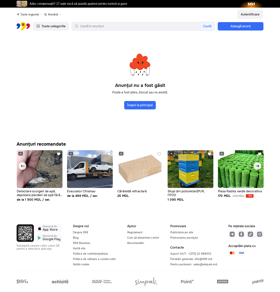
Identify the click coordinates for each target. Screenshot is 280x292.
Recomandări (135, 243)
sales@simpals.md (205, 264)
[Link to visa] (241, 253)
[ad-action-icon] (58, 154)
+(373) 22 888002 (199, 253)
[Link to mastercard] (232, 253)
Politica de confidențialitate (90, 253)
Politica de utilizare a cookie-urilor (94, 259)
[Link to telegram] (232, 234)
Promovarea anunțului (184, 237)
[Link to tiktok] (250, 234)
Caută (207, 26)
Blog (76, 237)
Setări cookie (81, 264)
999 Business (81, 243)
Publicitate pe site (181, 232)
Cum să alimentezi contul (143, 237)
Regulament (134, 232)
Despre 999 (80, 232)
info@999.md (203, 259)
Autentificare (250, 14)
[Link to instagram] (259, 234)
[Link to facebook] (241, 234)
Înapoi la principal (140, 105)
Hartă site (79, 248)
